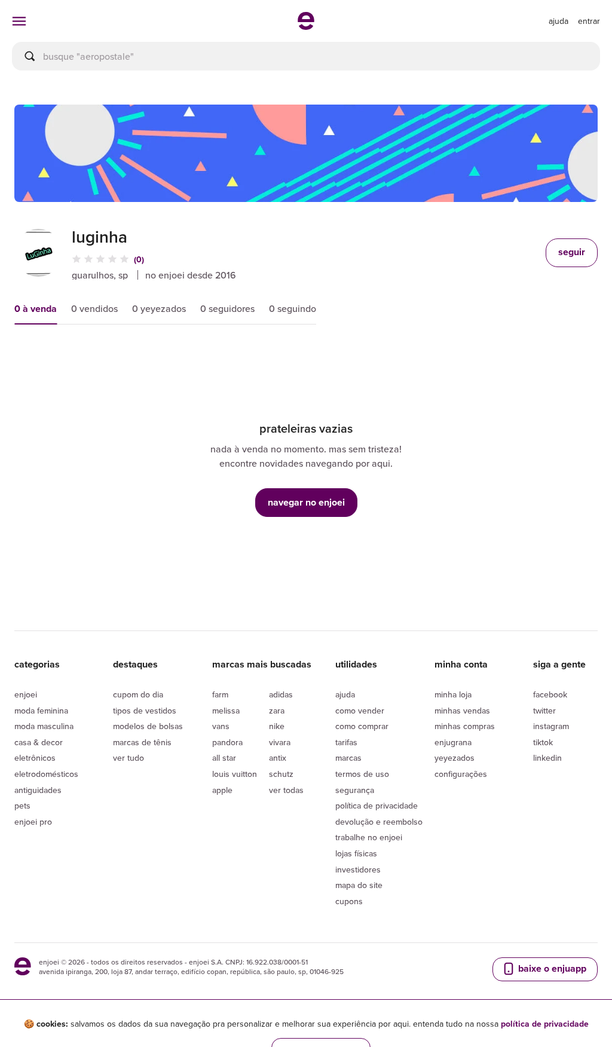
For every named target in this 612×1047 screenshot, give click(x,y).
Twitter (544, 711)
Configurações (460, 774)
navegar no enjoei (306, 502)
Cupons (349, 901)
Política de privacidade (376, 806)
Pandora (227, 742)
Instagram (551, 726)
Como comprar (361, 726)
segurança (354, 790)
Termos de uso (362, 774)
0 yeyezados (159, 308)
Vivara (279, 742)
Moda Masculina (44, 726)
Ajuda (345, 694)
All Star (224, 758)
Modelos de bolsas (148, 726)
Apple (222, 790)
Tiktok (543, 742)
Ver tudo (128, 758)
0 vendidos (94, 308)
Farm (220, 694)
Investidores (358, 869)
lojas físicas (356, 853)
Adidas (281, 694)
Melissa (226, 711)
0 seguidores (227, 308)
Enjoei (25, 694)
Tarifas (346, 742)
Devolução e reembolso (379, 822)
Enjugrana (453, 742)
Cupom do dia (138, 694)
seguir (571, 252)
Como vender (359, 711)
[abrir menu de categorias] (19, 21)
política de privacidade (545, 1024)
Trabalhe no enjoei (368, 837)
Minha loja (453, 694)
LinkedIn (547, 758)
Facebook (550, 694)
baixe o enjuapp (551, 968)
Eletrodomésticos (46, 774)
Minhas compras (464, 726)
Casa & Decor (38, 742)
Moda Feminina (41, 711)
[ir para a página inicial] (306, 26)
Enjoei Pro (33, 822)
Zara (276, 711)
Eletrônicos (35, 758)
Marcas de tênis (142, 742)
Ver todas (286, 790)
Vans (221, 726)
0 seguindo (292, 308)
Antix (277, 758)
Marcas (348, 758)
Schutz (281, 774)
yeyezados (454, 758)
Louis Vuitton (234, 774)
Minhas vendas (462, 711)
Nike (276, 726)
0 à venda (35, 309)
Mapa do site (358, 885)
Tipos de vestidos (144, 711)
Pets (22, 806)
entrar (589, 21)
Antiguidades (38, 790)
